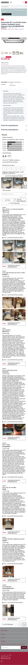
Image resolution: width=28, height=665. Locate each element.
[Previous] (3, 40)
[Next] (25, 40)
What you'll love (4, 62)
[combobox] (14, 6)
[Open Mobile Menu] (26, 2)
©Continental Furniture (5, 655)
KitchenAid (4, 29)
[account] (23, 2)
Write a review (14, 27)
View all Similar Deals (7, 14)
